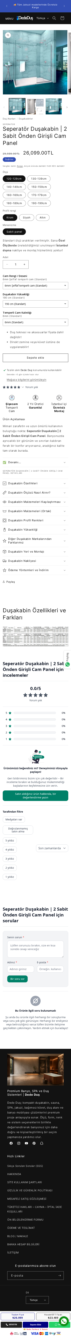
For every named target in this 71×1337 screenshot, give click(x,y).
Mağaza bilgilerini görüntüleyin (26, 379)
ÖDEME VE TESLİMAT (21, 1227)
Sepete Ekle (35, 1325)
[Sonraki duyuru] (64, 6)
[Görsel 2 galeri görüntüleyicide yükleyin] (35, 106)
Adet (6, 257)
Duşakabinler (26, 118)
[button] (7, 18)
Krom (10, 217)
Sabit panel (14, 231)
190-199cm (39, 203)
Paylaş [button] (10, 581)
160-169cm (14, 194)
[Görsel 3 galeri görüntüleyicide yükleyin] (54, 106)
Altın (43, 217)
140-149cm (14, 186)
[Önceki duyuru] (7, 6)
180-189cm (14, 203)
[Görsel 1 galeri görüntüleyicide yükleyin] (17, 106)
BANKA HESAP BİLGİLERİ (23, 1244)
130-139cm (39, 178)
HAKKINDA (14, 1174)
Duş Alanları (9, 118)
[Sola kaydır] (4, 107)
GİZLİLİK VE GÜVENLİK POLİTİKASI (30, 1190)
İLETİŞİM (13, 1252)
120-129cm (14, 178)
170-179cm (39, 194)
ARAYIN (13, 1324)
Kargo (20, 166)
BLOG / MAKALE (17, 1236)
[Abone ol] (60, 1275)
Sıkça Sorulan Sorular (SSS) (25, 1165)
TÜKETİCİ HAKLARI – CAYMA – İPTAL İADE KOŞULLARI (34, 1209)
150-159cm (39, 186)
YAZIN (61, 1324)
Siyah (26, 217)
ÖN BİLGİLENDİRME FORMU (25, 1219)
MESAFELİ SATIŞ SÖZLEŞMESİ (26, 1198)
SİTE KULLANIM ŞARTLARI (24, 1182)
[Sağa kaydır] (67, 107)
